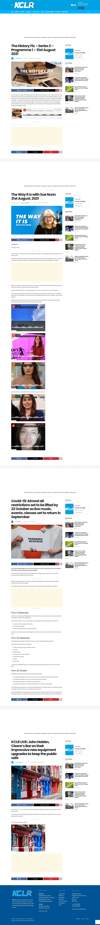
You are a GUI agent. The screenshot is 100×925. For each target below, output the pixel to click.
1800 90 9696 (76, 904)
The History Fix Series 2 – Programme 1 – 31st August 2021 (24, 124)
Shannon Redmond (26, 202)
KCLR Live (38, 762)
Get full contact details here (79, 909)
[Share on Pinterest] (57, 90)
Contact (87, 918)
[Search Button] (88, 12)
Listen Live (81, 8)
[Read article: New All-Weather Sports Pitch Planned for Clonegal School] (69, 89)
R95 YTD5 (74, 901)
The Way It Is (45, 202)
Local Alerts (62, 894)
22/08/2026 (77, 73)
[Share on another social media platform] (60, 90)
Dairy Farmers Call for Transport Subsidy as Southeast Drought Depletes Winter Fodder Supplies (80, 98)
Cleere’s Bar (21, 809)
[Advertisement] (50, 25)
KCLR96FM (13, 124)
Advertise (61, 899)
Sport (22, 12)
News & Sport (32, 521)
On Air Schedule (63, 901)
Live (12, 12)
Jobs (42, 12)
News (17, 12)
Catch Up (36, 12)
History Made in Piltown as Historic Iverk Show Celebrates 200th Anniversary (80, 69)
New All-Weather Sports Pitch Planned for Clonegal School (81, 88)
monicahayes (18, 58)
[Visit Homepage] (24, 5)
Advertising (50, 12)
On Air (28, 12)
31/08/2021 (26, 58)
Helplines (65, 12)
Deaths (57, 12)
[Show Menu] (11, 5)
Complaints (61, 897)
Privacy (82, 918)
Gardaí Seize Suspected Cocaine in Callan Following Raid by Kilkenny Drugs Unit (81, 79)
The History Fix (37, 58)
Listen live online (43, 911)
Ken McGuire (18, 521)
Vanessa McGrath (19, 762)
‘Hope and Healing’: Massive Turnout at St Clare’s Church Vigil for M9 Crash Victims (81, 109)
